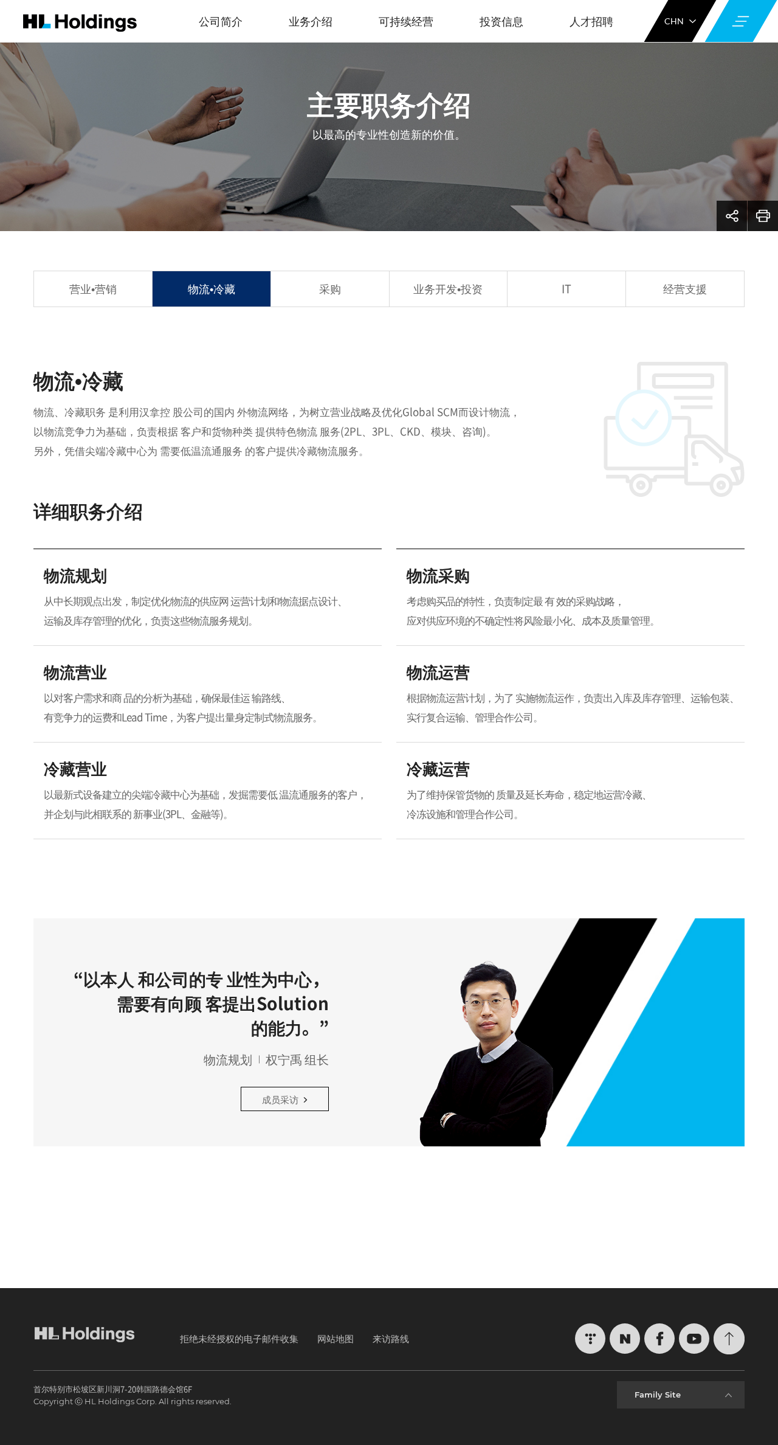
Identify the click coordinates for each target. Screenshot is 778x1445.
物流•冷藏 (211, 288)
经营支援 (685, 288)
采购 (330, 288)
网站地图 (335, 1338)
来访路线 (391, 1338)
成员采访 (280, 1099)
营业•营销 (93, 288)
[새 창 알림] (590, 1338)
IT (566, 288)
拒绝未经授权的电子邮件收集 (239, 1338)
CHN (674, 21)
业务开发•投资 (448, 288)
